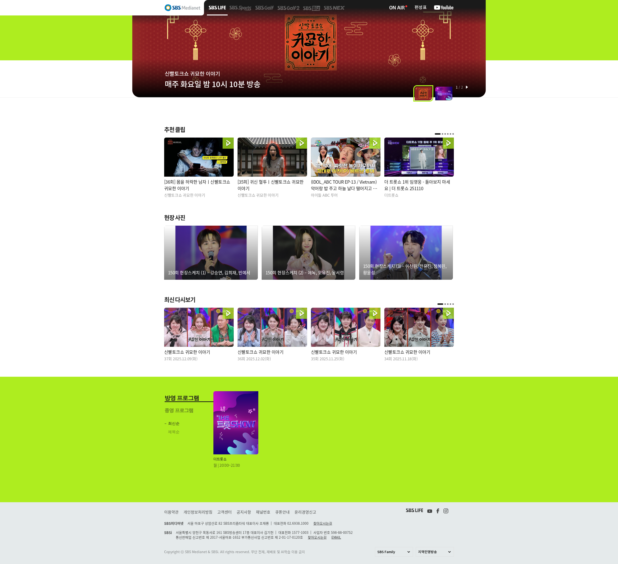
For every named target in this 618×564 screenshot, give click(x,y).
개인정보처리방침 (197, 512)
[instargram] (446, 510)
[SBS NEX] (334, 7)
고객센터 (224, 512)
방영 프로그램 (182, 398)
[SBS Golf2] (288, 7)
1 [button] (438, 134)
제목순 (174, 432)
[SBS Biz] (311, 7)
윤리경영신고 (305, 512)
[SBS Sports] (240, 7)
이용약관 (171, 512)
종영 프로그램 (179, 410)
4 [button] (448, 134)
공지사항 (244, 512)
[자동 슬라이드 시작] (467, 87)
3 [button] (445, 134)
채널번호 (263, 512)
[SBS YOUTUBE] (443, 7)
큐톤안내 (282, 512)
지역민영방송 (427, 552)
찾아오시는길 (322, 523)
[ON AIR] (398, 2)
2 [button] (442, 134)
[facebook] (437, 510)
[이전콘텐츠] (140, 48)
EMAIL (336, 537)
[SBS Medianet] (168, 7)
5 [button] (450, 134)
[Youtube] (429, 510)
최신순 (174, 423)
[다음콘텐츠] (477, 48)
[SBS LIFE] (217, 7)
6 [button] (453, 134)
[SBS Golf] (264, 7)
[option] (309, 52)
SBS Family (386, 552)
